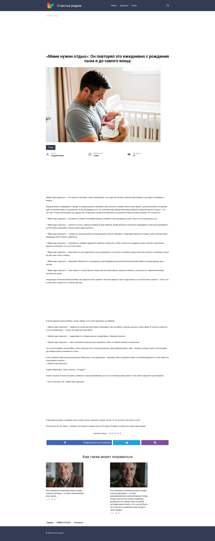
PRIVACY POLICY (64, 523)
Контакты (78, 523)
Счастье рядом (69, 6)
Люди (50, 147)
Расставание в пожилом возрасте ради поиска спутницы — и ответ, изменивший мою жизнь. (64, 493)
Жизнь (114, 5)
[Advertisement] (107, 35)
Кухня (134, 5)
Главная (49, 523)
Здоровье (124, 5)
